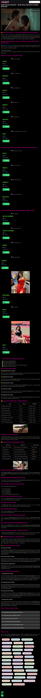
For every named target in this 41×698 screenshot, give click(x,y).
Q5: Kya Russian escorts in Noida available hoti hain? (12, 624)
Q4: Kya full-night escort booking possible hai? (11, 621)
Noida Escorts (14, 2)
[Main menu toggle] (27, 2)
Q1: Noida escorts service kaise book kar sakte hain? (12, 612)
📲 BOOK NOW (6, 68)
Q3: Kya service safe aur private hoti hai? (10, 618)
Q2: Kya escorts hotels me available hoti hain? (11, 615)
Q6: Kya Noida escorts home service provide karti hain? (13, 627)
